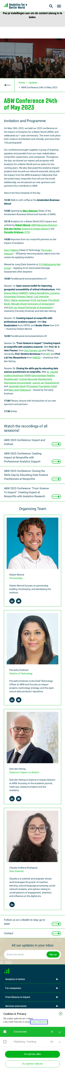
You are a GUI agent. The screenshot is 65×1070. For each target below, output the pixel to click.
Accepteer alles (32, 1054)
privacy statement (39, 1022)
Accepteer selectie (32, 1064)
